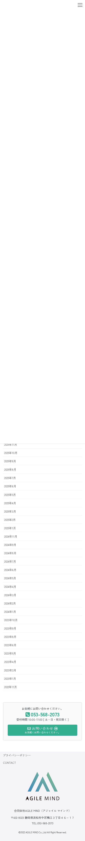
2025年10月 (10, 453)
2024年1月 (10, 612)
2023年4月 (10, 662)
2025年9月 (10, 461)
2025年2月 (10, 520)
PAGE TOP (75, 809)
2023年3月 (10, 670)
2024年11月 (10, 536)
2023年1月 (10, 679)
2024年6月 (10, 570)
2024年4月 (10, 587)
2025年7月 (10, 478)
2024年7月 (10, 561)
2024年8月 (10, 553)
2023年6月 (10, 645)
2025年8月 (10, 469)
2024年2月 (10, 603)
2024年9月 (10, 545)
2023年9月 (10, 628)
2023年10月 (11, 620)
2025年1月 (10, 528)
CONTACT (9, 763)
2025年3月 (10, 511)
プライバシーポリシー (17, 755)
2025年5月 (10, 495)
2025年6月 (10, 486)
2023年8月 (10, 637)
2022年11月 (10, 687)
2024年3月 (10, 595)
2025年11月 (10, 444)
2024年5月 (10, 578)
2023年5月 (10, 653)
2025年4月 (10, 503)
